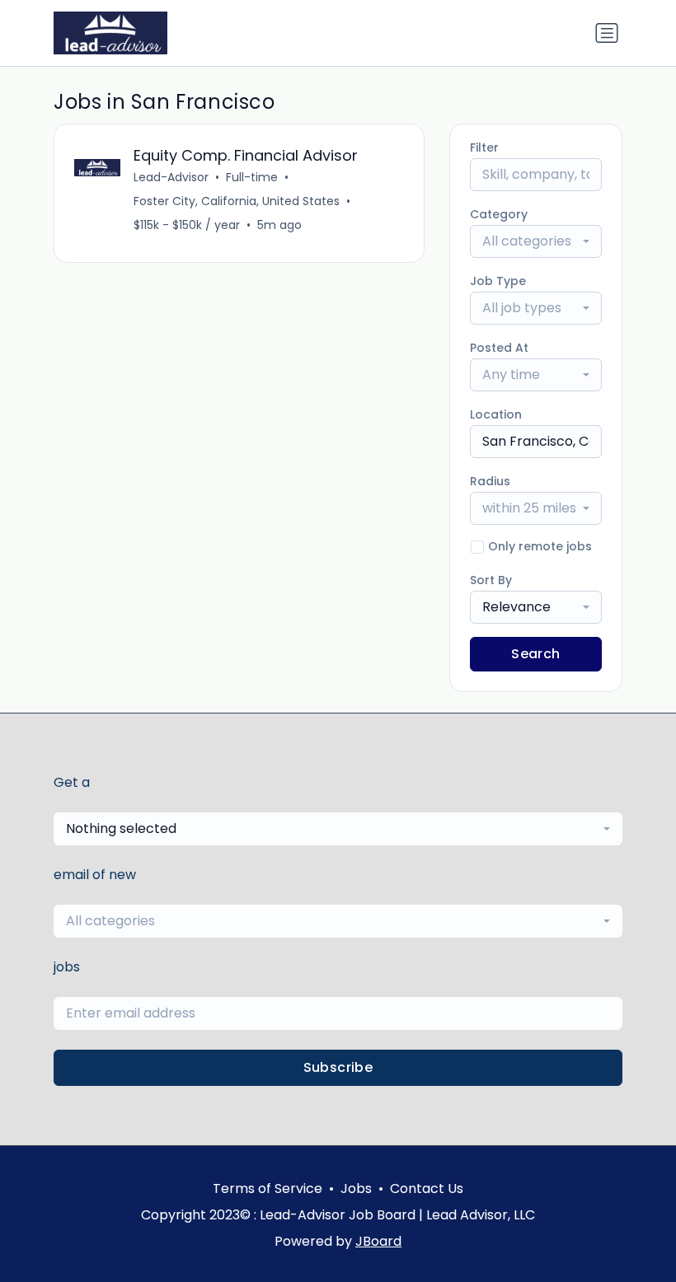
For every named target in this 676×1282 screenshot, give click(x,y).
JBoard (378, 1241)
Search (535, 653)
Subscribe (338, 1067)
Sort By (491, 580)
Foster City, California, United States (237, 201)
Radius (490, 481)
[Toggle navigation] (606, 33)
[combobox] (536, 241)
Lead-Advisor (171, 177)
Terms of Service (267, 1188)
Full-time (252, 177)
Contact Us (426, 1188)
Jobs (356, 1188)
